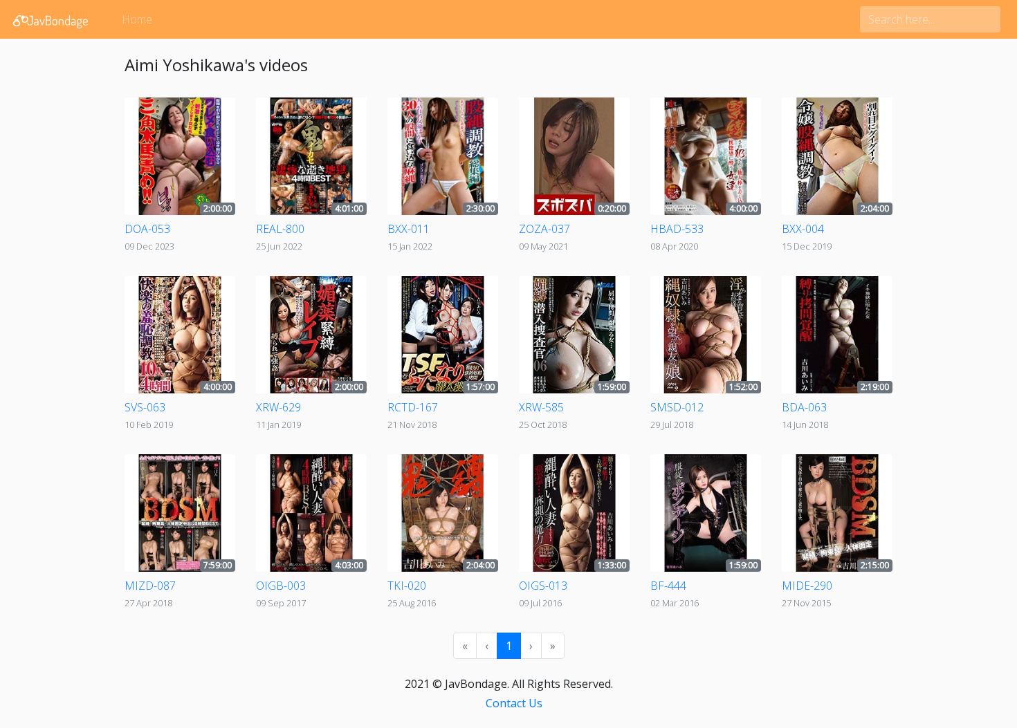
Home (137, 19)
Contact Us (514, 703)
